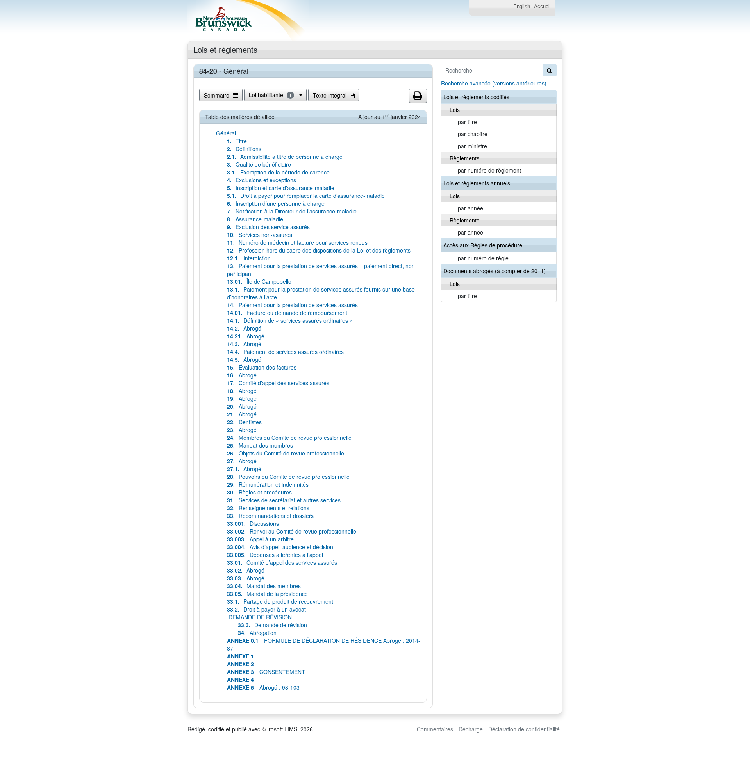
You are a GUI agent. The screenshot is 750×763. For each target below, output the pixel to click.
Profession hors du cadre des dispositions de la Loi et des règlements (319, 250)
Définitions (244, 149)
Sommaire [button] (217, 95)
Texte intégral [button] (330, 95)
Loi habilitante (270, 95)
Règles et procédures (259, 492)
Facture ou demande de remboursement (287, 313)
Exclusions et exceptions (261, 180)
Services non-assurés (259, 234)
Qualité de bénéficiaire (259, 164)
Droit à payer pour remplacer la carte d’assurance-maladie (306, 195)
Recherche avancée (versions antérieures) (493, 83)
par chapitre (473, 134)
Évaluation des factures (261, 367)
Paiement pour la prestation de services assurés (292, 305)
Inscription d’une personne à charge (276, 203)
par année (470, 208)
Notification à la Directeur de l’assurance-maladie (292, 211)
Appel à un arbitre (260, 539)
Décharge (471, 729)
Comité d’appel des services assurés (278, 383)
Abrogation (257, 633)
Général (226, 133)
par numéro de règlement (489, 170)
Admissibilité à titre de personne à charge (285, 156)
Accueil (542, 6)
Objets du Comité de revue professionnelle (285, 453)
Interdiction (249, 258)
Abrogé (244, 328)
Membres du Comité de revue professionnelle (289, 437)
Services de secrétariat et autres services (284, 500)
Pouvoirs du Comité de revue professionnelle (288, 476)
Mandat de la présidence (267, 594)
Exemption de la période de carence (278, 172)
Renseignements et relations (268, 508)
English (521, 6)
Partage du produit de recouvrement (280, 601)
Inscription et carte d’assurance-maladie (280, 188)
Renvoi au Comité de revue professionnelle (291, 531)
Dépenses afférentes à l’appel (275, 554)
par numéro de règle (483, 258)
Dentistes (244, 422)
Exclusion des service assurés (268, 227)
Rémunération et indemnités (268, 484)
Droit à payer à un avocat (266, 609)
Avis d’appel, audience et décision (280, 547)
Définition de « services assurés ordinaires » (290, 320)
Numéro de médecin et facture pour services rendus (297, 242)
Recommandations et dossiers (270, 515)
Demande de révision (272, 625)
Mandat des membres (260, 445)
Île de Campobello (259, 281)
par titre (467, 122)
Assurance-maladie (255, 219)
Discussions (253, 523)
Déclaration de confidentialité (524, 729)
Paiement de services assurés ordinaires (285, 352)
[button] (418, 96)
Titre (237, 141)
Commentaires (435, 729)
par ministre (472, 146)
